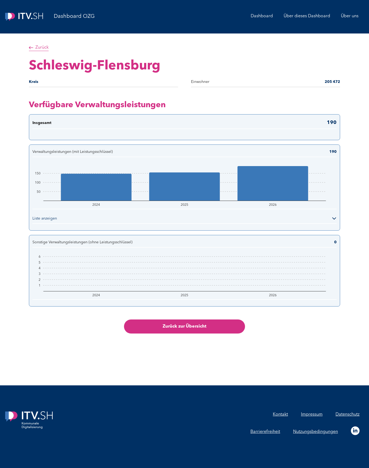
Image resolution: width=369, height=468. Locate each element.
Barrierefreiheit (265, 432)
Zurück (42, 47)
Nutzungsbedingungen (315, 432)
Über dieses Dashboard (307, 16)
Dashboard (262, 16)
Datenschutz (348, 414)
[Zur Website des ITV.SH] (24, 17)
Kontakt (280, 414)
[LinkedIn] (355, 430)
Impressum (312, 414)
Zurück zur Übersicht (184, 326)
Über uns (349, 16)
